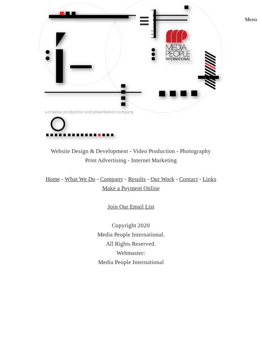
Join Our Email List (131, 206)
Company (111, 179)
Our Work (162, 179)
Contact (188, 179)
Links (209, 179)
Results (137, 179)
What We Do (80, 179)
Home (53, 179)
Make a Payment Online (131, 188)
